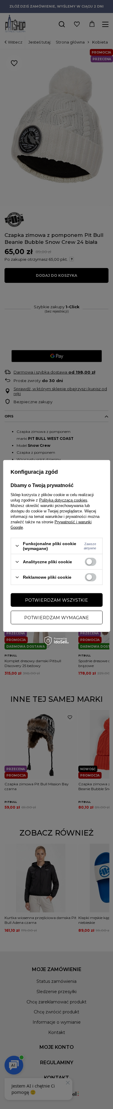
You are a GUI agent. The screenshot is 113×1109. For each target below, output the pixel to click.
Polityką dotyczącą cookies (63, 500)
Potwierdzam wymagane (56, 617)
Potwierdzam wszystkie (56, 600)
